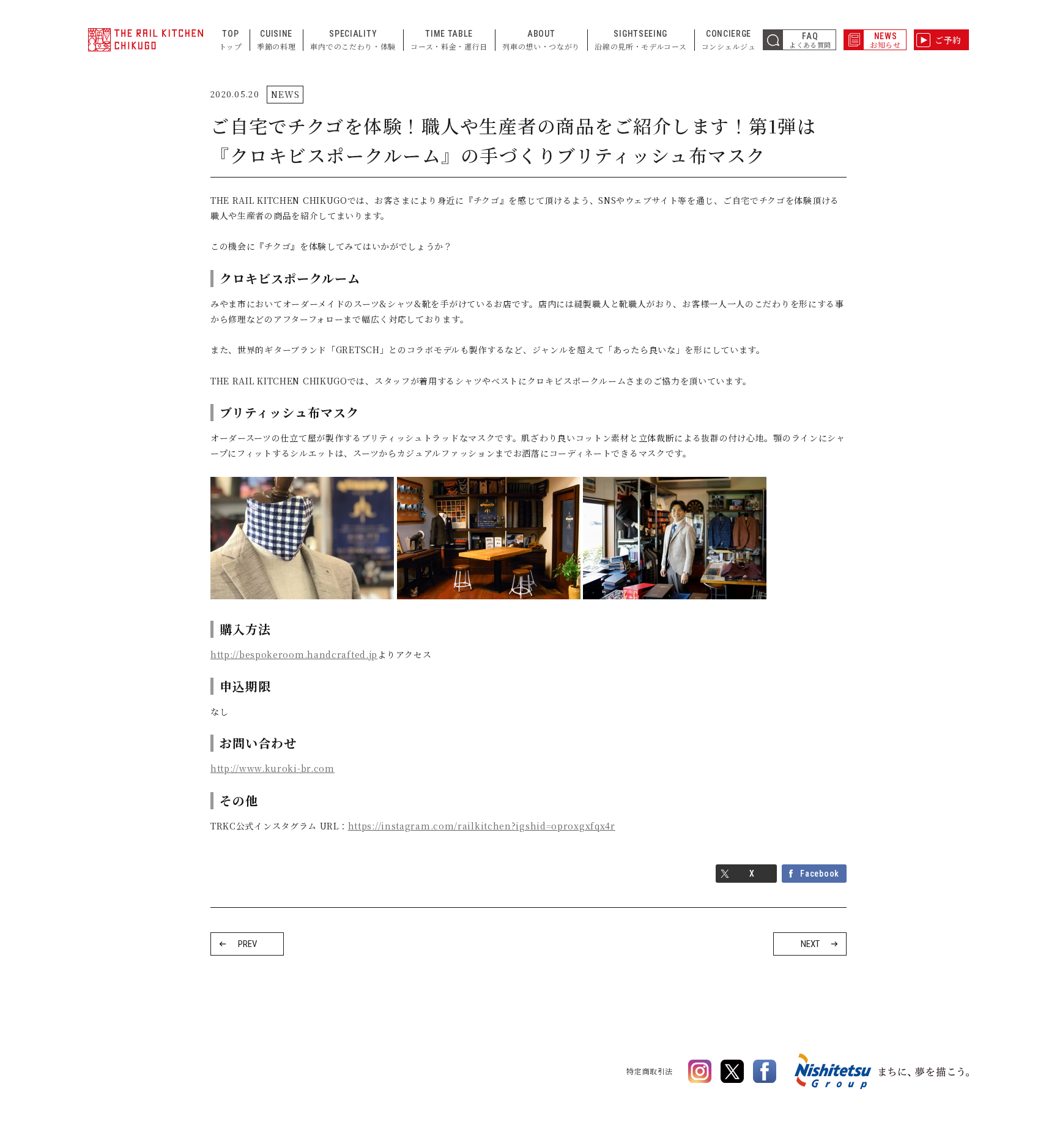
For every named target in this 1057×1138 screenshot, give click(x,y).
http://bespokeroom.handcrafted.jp (293, 654)
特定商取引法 (649, 1071)
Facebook (819, 873)
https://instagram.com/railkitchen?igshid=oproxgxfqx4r (481, 826)
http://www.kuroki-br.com (272, 768)
